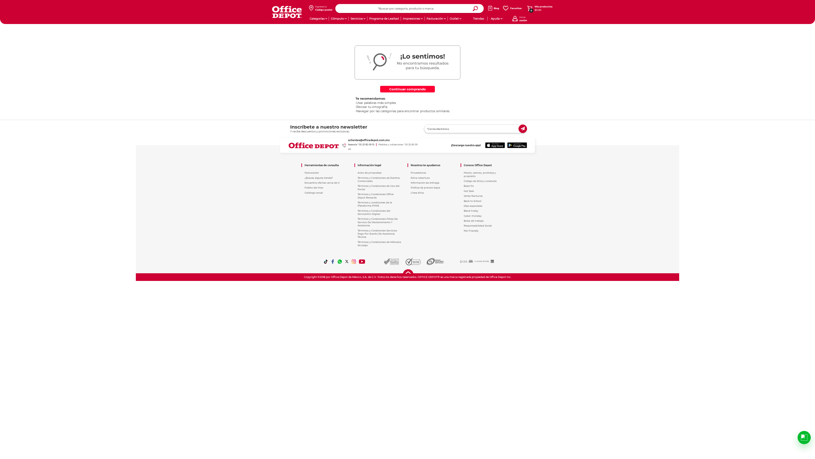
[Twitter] (346, 261)
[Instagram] (353, 261)
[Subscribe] (523, 129)
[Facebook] (332, 261)
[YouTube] (362, 261)
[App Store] (495, 145)
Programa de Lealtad (384, 18)
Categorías (317, 18)
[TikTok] (325, 261)
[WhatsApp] (339, 261)
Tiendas (478, 18)
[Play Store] (517, 145)
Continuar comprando (407, 89)
